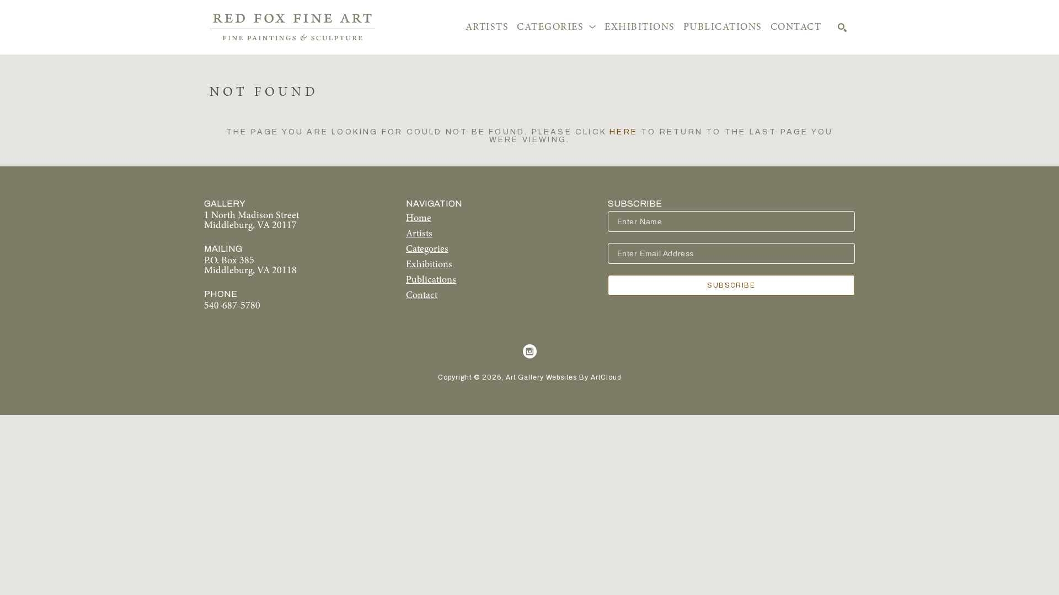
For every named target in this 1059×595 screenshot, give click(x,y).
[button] (556, 27)
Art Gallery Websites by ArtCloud (564, 377)
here (623, 132)
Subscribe (731, 285)
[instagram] (529, 351)
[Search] (842, 27)
